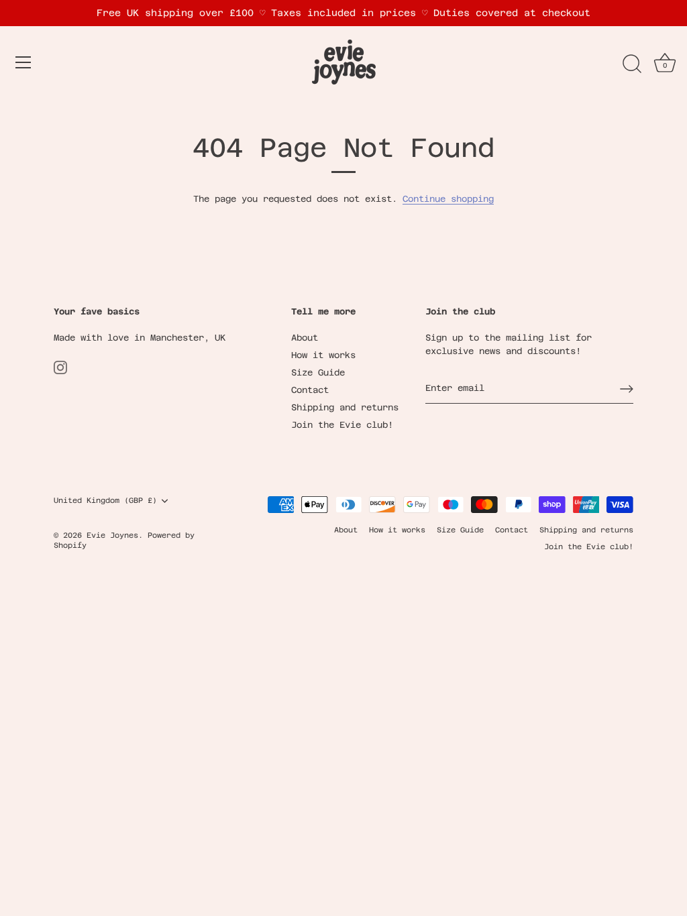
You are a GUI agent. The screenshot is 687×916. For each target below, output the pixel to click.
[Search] (632, 64)
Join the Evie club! (342, 425)
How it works (323, 355)
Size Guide (318, 372)
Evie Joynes (112, 535)
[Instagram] (60, 367)
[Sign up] (626, 389)
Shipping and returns (345, 407)
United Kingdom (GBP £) (105, 500)
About (304, 338)
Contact (310, 390)
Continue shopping (448, 199)
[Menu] (23, 62)
